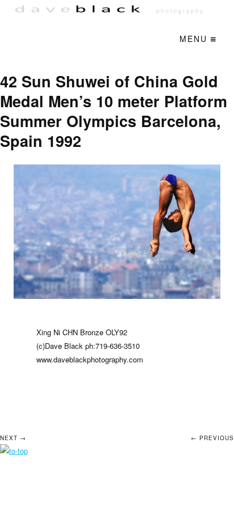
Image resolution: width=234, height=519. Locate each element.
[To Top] (14, 450)
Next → (13, 438)
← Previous (212, 438)
